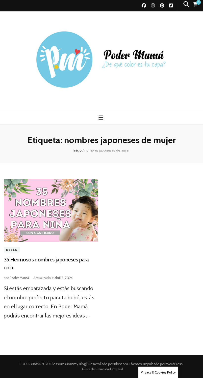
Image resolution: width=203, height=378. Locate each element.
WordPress (174, 364)
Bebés (12, 250)
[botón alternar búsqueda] (186, 4)
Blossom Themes (127, 364)
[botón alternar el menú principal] (101, 118)
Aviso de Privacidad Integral (102, 369)
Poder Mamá (19, 278)
